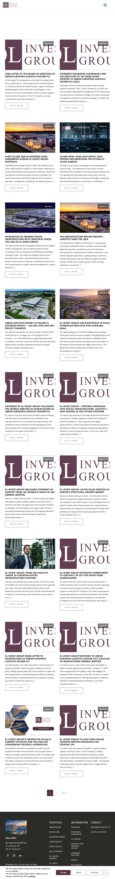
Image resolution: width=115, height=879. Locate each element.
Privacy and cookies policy (77, 846)
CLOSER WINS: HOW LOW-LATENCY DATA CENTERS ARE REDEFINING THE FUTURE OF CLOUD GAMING (82, 159)
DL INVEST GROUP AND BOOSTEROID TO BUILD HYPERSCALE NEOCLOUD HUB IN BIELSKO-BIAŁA (85, 326)
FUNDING (75, 827)
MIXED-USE (54, 832)
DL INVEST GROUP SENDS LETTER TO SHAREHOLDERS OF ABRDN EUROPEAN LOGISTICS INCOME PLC (25, 659)
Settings (94, 872)
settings (32, 876)
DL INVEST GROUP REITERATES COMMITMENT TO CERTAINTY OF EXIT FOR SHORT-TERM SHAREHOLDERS (84, 575)
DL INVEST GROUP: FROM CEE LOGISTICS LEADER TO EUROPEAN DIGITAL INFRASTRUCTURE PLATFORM (26, 575)
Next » (64, 792)
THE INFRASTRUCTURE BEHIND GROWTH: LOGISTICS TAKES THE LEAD (81, 238)
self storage (56, 851)
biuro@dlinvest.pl (101, 827)
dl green (76, 839)
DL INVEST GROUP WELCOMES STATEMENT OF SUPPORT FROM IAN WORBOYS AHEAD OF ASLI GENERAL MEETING (30, 492)
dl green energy (54, 857)
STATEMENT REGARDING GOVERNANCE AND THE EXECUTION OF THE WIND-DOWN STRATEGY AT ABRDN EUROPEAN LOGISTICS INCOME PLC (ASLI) (83, 77)
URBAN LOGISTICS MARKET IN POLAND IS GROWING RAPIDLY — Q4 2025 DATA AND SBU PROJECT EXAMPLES (29, 326)
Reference (76, 865)
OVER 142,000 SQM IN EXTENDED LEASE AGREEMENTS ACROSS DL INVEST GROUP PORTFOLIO (26, 159)
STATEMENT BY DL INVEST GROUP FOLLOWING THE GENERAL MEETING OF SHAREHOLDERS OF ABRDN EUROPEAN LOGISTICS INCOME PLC (29, 409)
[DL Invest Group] (10, 5)
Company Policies (75, 854)
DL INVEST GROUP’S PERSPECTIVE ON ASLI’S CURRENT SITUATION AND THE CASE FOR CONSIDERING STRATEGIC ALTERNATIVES (28, 742)
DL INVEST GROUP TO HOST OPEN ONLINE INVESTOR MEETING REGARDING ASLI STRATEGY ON (82, 742)
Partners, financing (76, 833)
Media (74, 860)
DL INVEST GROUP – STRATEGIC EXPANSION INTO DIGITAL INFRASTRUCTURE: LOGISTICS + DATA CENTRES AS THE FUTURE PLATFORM (84, 409)
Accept (63, 872)
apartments (55, 842)
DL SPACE (53, 863)
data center (55, 846)
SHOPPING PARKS (57, 837)
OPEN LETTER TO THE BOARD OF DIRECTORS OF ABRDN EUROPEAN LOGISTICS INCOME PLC (30, 75)
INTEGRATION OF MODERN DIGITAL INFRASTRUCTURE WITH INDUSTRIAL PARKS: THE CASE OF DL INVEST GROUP (28, 239)
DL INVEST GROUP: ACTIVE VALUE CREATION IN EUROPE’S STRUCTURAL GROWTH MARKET (84, 490)
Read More (16, 105)
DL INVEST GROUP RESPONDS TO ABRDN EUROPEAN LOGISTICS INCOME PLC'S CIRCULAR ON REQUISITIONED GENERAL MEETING (85, 659)
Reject (78, 872)
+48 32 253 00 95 (99, 832)
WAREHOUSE (55, 827)
